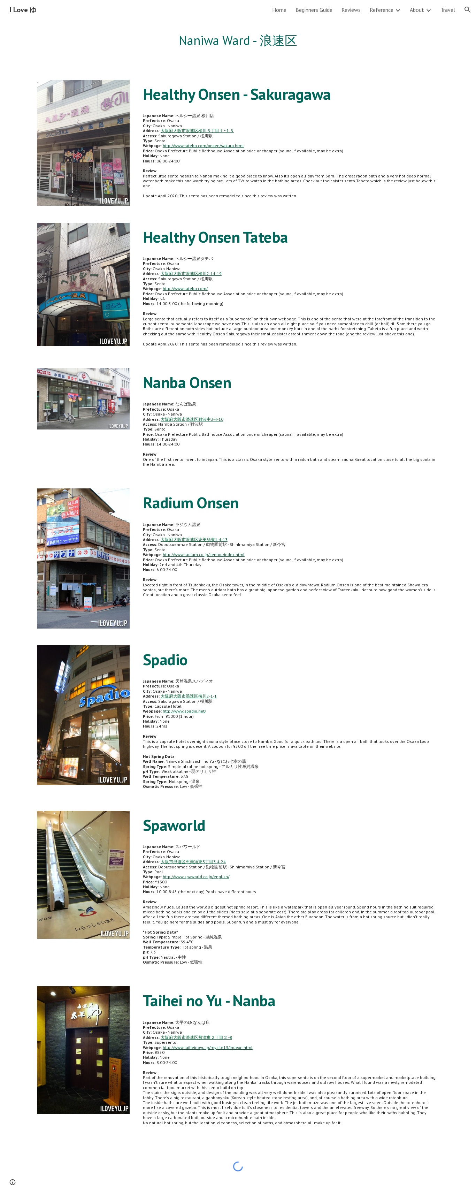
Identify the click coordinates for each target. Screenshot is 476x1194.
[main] (238, 40)
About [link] (417, 9)
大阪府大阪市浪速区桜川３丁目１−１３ (197, 130)
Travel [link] (447, 9)
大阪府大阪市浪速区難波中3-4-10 (192, 419)
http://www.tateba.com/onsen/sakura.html (203, 145)
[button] (467, 9)
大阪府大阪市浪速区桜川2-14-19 (191, 273)
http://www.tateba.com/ (185, 288)
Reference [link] (381, 9)
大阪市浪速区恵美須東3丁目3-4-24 (193, 861)
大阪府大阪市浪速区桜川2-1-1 (189, 696)
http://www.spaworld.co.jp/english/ (196, 876)
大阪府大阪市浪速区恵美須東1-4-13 (194, 539)
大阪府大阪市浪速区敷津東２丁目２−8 (196, 1037)
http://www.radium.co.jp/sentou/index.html (204, 554)
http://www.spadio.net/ (184, 711)
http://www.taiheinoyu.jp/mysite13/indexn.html (208, 1047)
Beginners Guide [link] (313, 9)
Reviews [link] (351, 9)
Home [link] (279, 9)
